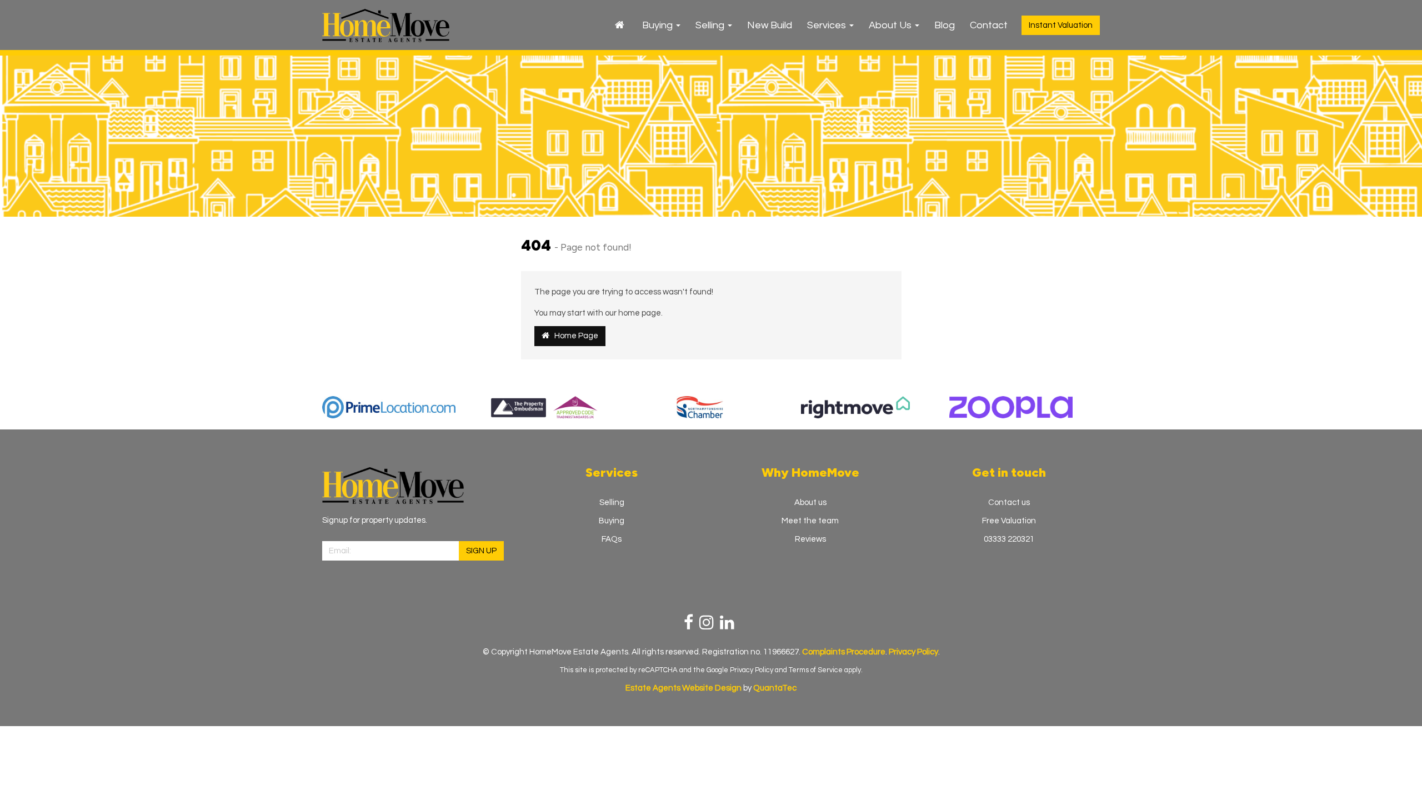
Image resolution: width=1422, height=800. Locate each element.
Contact (989, 25)
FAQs (612, 539)
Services (827, 25)
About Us (891, 25)
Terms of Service (816, 670)
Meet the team (810, 521)
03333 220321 (1009, 539)
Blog (944, 25)
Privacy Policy (751, 670)
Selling (711, 25)
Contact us (1009, 502)
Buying (658, 25)
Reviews (810, 539)
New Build (769, 25)
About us (810, 502)
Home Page (573, 336)
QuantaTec (775, 688)
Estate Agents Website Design (683, 688)
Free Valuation (1009, 521)
